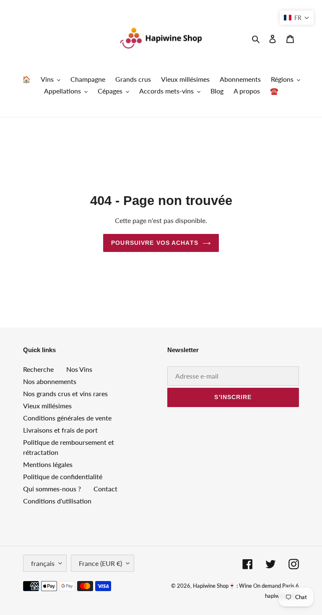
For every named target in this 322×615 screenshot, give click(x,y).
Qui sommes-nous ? (52, 489)
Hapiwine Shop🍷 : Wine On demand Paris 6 (246, 585)
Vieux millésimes (47, 406)
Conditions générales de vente (67, 418)
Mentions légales (48, 464)
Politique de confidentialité (62, 476)
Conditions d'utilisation (57, 501)
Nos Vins (79, 369)
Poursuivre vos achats (154, 242)
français (43, 563)
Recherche (38, 369)
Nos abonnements (49, 381)
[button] (297, 17)
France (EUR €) (100, 563)
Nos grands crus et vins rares (65, 393)
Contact (105, 489)
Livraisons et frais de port (60, 430)
